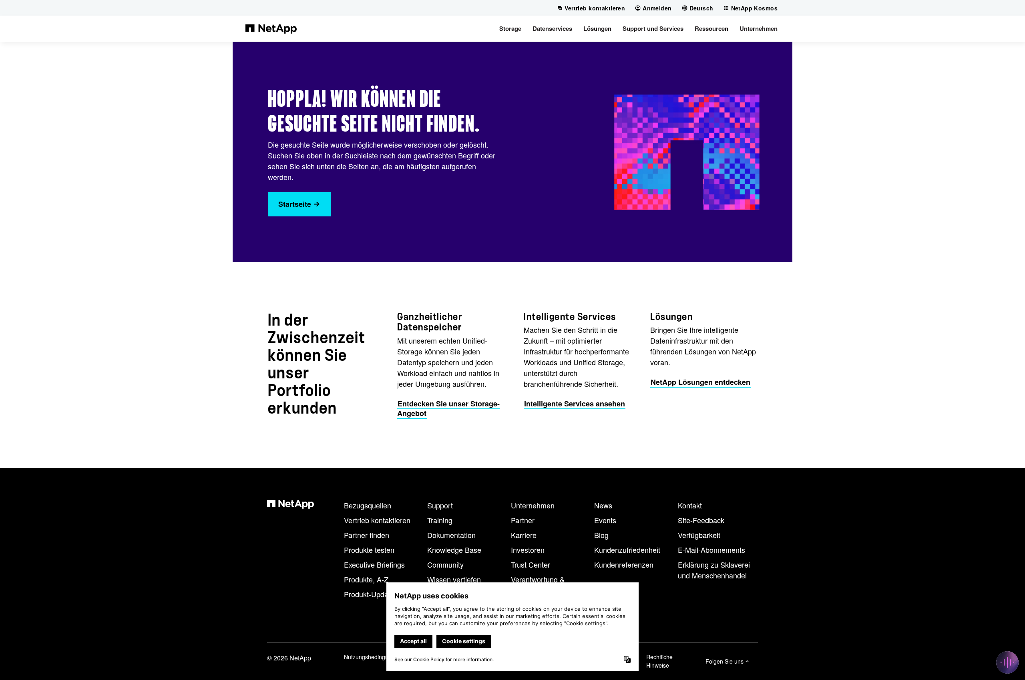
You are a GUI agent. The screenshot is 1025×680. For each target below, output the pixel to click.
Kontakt (690, 505)
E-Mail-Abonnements (711, 549)
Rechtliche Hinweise (659, 661)
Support (440, 505)
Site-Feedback (701, 520)
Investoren (528, 549)
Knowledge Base (454, 549)
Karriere (524, 535)
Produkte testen (369, 549)
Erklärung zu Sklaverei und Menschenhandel (714, 569)
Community (445, 564)
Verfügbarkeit (699, 535)
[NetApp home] (271, 28)
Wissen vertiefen (454, 579)
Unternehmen (533, 505)
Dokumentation (451, 535)
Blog (601, 535)
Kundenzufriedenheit (627, 549)
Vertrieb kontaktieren (377, 520)
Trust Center (530, 564)
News (603, 505)
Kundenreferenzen (623, 564)
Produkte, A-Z (366, 579)
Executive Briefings (374, 564)
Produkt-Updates (371, 594)
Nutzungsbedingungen (372, 657)
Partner (523, 520)
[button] (510, 28)
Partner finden (366, 535)
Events (605, 520)
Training (439, 520)
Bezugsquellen (367, 505)
